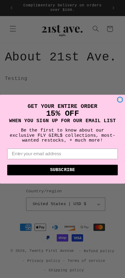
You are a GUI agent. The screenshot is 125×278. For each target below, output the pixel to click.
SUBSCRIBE (62, 169)
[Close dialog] (120, 99)
